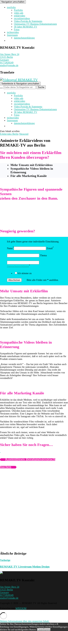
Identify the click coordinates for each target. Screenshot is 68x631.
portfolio (11, 7)
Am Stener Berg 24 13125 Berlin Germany (9, 57)
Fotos (16, 29)
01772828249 (6, 62)
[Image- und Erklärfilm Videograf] (1, 573)
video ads (18, 13)
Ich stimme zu (25, 273)
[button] (25, 621)
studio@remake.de (9, 65)
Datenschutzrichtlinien (18, 266)
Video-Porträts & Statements (28, 21)
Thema (43, 255)
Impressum (12, 35)
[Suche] (1, 88)
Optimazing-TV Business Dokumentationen (35, 24)
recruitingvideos (22, 18)
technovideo (13, 32)
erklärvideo (19, 15)
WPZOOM (21, 608)
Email (50, 248)
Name (10, 248)
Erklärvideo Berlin (9, 134)
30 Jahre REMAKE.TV (25, 26)
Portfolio (18, 10)
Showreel (23, 134)
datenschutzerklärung (24, 38)
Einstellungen (43, 629)
